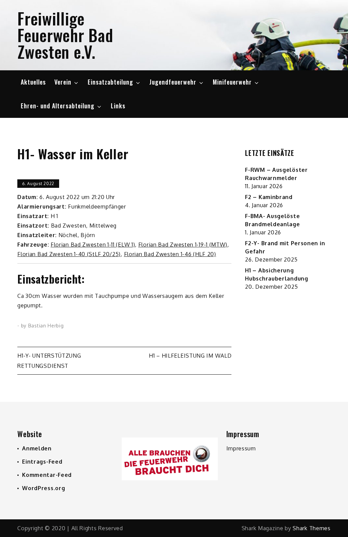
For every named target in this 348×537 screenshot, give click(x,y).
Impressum (241, 448)
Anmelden (37, 448)
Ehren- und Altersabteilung (57, 105)
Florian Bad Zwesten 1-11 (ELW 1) (93, 244)
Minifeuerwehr (232, 81)
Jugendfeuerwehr (172, 81)
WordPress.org (43, 488)
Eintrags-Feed (42, 461)
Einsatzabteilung (110, 81)
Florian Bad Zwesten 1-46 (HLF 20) (170, 254)
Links (118, 105)
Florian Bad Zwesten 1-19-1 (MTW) (182, 244)
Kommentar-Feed (47, 474)
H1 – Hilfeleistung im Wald (190, 355)
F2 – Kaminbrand (269, 197)
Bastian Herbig (46, 325)
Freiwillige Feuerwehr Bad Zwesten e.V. (65, 35)
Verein (62, 81)
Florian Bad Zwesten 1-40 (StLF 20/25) (69, 254)
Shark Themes (311, 528)
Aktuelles (33, 81)
